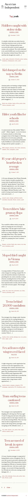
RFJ (15, 387)
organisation (11, 387)
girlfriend (16, 198)
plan (16, 244)
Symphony (4, 61)
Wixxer (6, 478)
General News (14, 32)
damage (16, 337)
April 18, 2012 (15, 124)
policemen (16, 291)
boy (6, 103)
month (20, 198)
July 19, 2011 (15, 219)
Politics (14, 354)
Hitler (18, 148)
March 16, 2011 (15, 406)
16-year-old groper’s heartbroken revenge (14, 163)
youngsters (12, 149)
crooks (3, 59)
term (3, 478)
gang (7, 59)
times (23, 291)
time (8, 149)
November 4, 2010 (15, 450)
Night (12, 244)
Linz (22, 337)
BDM (3, 148)
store (3, 246)
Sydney (25, 59)
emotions (12, 148)
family (13, 103)
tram (19, 430)
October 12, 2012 (15, 80)
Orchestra (17, 59)
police (21, 59)
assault (4, 198)
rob (22, 244)
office (17, 103)
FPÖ (21, 385)
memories (23, 148)
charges (12, 198)
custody (9, 244)
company (12, 385)
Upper (7, 339)
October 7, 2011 (15, 172)
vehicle (4, 431)
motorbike (4, 200)
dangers (7, 148)
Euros (14, 476)
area (3, 476)
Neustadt (10, 200)
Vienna (4, 105)
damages (10, 476)
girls (17, 476)
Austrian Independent (12, 496)
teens (3, 339)
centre (3, 291)
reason (19, 244)
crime (9, 291)
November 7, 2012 (15, 35)
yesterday (8, 292)
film (16, 148)
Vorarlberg (7, 246)
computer (17, 385)
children (10, 103)
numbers (4, 149)
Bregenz (4, 244)
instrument (11, 59)
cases (7, 198)
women (18, 200)
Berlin (3, 103)
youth (19, 61)
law (19, 337)
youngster (8, 105)
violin (16, 61)
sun (20, 291)
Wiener (14, 200)
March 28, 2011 (15, 311)
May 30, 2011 (15, 265)
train (24, 103)
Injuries (9, 430)
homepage (4, 387)
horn (12, 291)
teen (24, 476)
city (7, 291)
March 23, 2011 (15, 358)
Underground (11, 61)
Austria (4, 337)
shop (24, 244)
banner (8, 385)
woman (8, 431)
